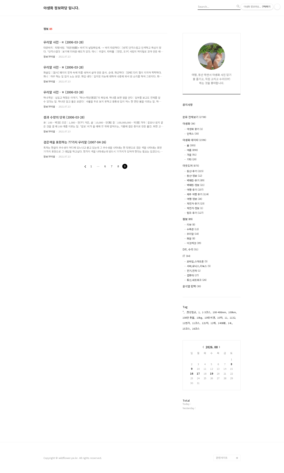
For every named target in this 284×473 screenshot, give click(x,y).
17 (198, 373)
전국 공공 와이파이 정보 (227, 449)
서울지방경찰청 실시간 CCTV (228, 436)
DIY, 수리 (190, 249)
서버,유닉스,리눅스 (199, 266)
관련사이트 (222, 457)
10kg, (200, 317)
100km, (232, 312)
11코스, (196, 323)
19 (211, 373)
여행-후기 (195, 189)
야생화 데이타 (194, 140)
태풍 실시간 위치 (225, 427)
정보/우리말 (49, 56)
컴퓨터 (193, 275)
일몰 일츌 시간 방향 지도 (228, 405)
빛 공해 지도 (222, 396)
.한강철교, (191, 312)
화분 (191, 238)
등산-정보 (194, 176)
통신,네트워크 (197, 280)
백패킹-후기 (195, 180)
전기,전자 (194, 270)
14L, (230, 323)
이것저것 (194, 243)
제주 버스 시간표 (225, 421)
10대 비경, (210, 317)
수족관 (193, 229)
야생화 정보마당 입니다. (61, 8)
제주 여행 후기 (198, 194)
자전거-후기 (195, 203)
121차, (205, 323)
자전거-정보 (195, 208)
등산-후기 (195, 171)
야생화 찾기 (195, 129)
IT (186, 256)
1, (199, 312)
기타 (191, 159)
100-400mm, (220, 312)
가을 (191, 155)
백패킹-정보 (195, 185)
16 (191, 373)
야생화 (189, 123)
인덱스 (193, 133)
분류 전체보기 (194, 117)
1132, (233, 317)
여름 (192, 150)
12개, (213, 323)
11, (226, 317)
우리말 (193, 234)
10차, (220, 317)
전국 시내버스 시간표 (227, 414)
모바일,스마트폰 (197, 261)
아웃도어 (191, 166)
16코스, (196, 328)
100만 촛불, (189, 317)
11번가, (187, 323)
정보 (188, 219)
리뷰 (191, 224)
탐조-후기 (195, 213)
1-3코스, (206, 312)
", (184, 312)
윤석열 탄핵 (192, 286)
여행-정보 (194, 199)
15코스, (187, 328)
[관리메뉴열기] (277, 7)
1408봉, (222, 323)
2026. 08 (212, 347)
